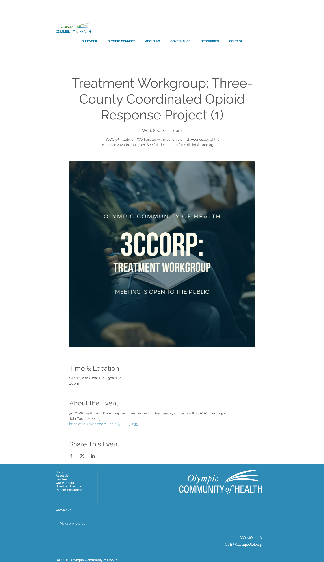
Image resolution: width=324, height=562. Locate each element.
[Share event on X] (82, 456)
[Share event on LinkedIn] (93, 456)
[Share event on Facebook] (71, 456)
